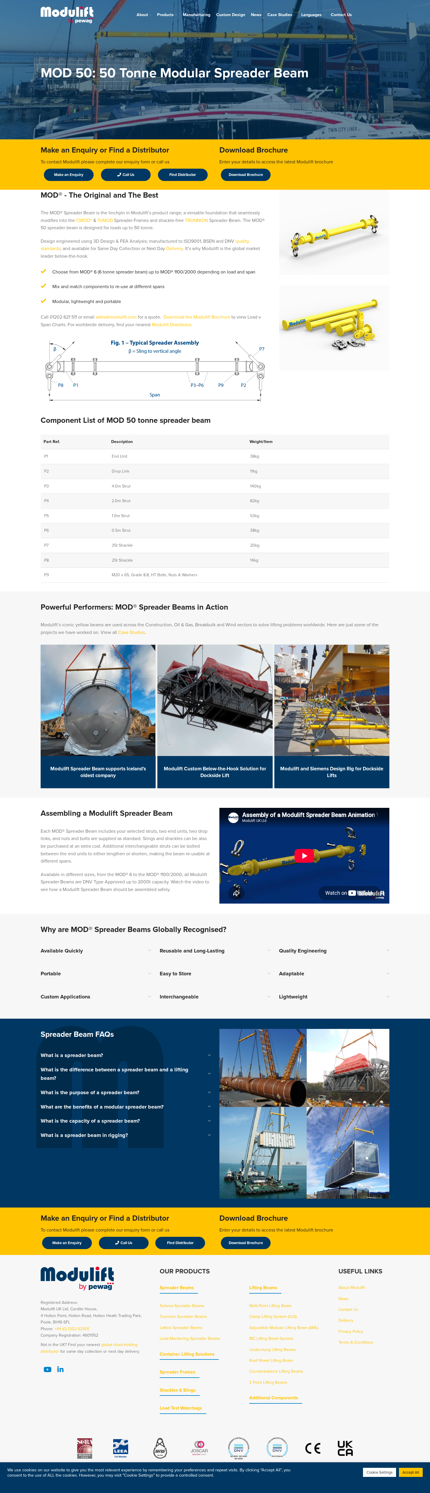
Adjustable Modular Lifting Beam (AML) (283, 1327)
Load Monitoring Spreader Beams (190, 1338)
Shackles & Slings (177, 1390)
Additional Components (273, 1397)
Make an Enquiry (68, 174)
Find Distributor (182, 174)
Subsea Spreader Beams (182, 1306)
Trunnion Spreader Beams (183, 1316)
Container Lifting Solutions (187, 1354)
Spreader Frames (177, 1372)
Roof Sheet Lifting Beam (271, 1360)
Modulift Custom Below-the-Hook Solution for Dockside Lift (215, 772)
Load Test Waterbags (181, 1408)
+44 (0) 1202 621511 (71, 1329)
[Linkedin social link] (60, 1369)
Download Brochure (246, 174)
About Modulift (351, 1287)
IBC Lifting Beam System (271, 1338)
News (343, 1299)
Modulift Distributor (171, 324)
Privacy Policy (350, 1331)
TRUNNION (197, 220)
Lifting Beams (263, 1287)
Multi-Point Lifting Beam (270, 1306)
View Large (148, 651)
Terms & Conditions (356, 1342)
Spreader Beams (177, 1287)
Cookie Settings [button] (380, 1472)
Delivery (174, 248)
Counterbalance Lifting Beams (276, 1371)
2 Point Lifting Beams (268, 1382)
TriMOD (105, 220)
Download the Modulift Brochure (197, 317)
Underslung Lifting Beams (272, 1349)
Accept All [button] (411, 1472)
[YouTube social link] (47, 1369)
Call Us (128, 174)
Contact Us (348, 1309)
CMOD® (84, 220)
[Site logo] (67, 14)
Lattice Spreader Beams (181, 1327)
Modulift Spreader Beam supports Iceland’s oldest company (98, 772)
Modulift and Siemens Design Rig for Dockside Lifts (331, 772)
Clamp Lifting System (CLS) (273, 1316)
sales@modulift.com (116, 317)
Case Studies (131, 632)
